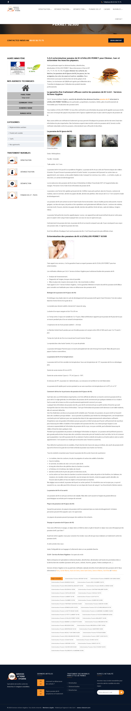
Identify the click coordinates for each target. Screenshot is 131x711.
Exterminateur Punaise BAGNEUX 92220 (62, 582)
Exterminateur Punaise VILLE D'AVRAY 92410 (93, 647)
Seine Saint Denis (86, 570)
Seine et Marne (97, 570)
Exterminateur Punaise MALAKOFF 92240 (94, 618)
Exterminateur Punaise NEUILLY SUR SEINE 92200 (65, 632)
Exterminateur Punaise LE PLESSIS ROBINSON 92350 (97, 614)
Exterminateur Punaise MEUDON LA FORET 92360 (91, 625)
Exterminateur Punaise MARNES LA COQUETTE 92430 (66, 622)
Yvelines (114, 570)
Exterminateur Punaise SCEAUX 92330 (62, 639)
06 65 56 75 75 (116, 2)
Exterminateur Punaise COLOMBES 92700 (63, 600)
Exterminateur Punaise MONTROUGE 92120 (63, 629)
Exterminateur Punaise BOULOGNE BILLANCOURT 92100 (67, 586)
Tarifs (12, 139)
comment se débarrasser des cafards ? (54, 682)
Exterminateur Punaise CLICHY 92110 (88, 596)
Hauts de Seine (75, 570)
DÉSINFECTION (25, 183)
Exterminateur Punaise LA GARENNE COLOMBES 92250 (97, 611)
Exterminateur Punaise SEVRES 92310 (87, 639)
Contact (118, 19)
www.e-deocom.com (83, 707)
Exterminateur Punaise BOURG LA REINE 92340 (99, 586)
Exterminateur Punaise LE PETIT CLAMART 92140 (65, 614)
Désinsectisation (61, 9)
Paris (58, 570)
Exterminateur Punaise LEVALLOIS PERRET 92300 (65, 618)
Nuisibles (117, 9)
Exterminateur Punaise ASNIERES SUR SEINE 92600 (105, 578)
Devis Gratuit (116, 40)
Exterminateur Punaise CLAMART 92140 (62, 596)
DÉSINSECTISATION (27, 172)
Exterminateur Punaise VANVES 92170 (89, 643)
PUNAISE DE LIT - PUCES (28, 195)
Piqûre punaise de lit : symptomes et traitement (54, 692)
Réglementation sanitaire (18, 127)
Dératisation (44, 9)
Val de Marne (64, 570)
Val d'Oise (106, 570)
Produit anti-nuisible (16, 133)
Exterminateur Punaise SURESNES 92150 (63, 643)
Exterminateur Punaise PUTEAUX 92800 (94, 632)
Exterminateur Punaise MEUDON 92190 (96, 622)
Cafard (107, 9)
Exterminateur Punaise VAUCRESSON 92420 (64, 647)
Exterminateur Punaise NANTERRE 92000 (91, 629)
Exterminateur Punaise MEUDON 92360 (62, 625)
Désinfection (78, 9)
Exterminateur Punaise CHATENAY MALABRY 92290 (93, 589)
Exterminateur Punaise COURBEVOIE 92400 (90, 600)
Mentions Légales (48, 707)
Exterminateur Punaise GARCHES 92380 (96, 604)
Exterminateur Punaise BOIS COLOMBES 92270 (91, 582)
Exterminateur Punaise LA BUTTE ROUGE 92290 (64, 611)
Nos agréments (15, 144)
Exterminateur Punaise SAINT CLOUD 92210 (95, 636)
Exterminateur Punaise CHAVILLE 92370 (89, 593)
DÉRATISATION (25, 160)
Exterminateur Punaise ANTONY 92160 (76, 578)
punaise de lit (105, 99)
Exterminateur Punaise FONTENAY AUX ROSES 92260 (66, 604)
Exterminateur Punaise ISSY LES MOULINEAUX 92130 (96, 607)
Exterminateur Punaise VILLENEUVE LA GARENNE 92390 (67, 650)
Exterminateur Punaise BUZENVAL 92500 (63, 589)
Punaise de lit (95, 9)
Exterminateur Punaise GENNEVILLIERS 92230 (64, 607)
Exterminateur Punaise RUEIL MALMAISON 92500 (65, 636)
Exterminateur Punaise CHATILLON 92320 (63, 593)
